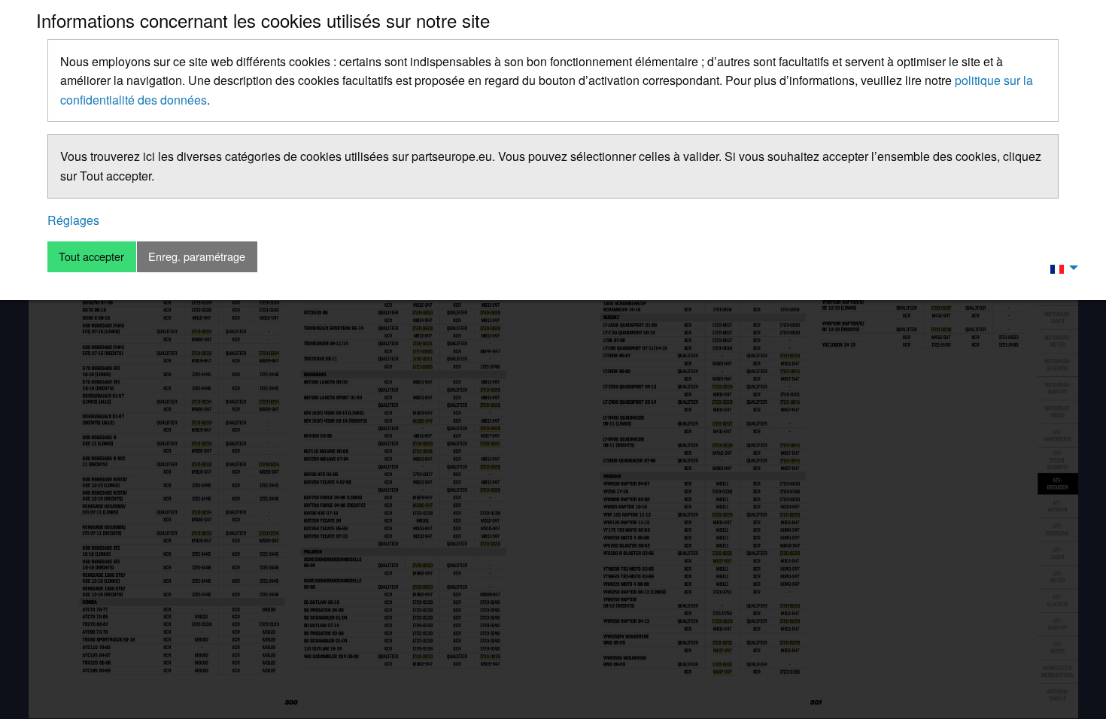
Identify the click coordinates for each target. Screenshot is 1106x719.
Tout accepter (91, 256)
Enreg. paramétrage (196, 256)
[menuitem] (1060, 267)
